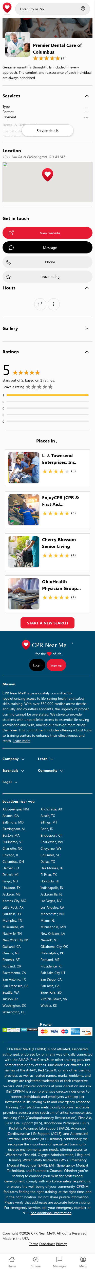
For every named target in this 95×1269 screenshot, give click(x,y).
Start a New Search (47, 622)
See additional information (51, 1212)
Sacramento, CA (14, 973)
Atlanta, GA (11, 815)
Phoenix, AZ (11, 959)
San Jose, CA (50, 986)
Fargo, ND (10, 881)
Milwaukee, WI (13, 927)
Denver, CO (11, 868)
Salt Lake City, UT (53, 973)
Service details (48, 130)
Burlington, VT (13, 842)
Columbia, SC (50, 855)
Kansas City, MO (14, 901)
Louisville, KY (12, 914)
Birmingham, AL (14, 829)
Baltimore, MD (13, 822)
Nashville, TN (12, 933)
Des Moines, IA (52, 868)
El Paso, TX (49, 874)
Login (37, 665)
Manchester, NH (52, 914)
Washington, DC (14, 1005)
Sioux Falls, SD (51, 992)
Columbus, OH (13, 861)
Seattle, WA (11, 992)
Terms (33, 1243)
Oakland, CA (12, 946)
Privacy (61, 1243)
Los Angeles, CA (52, 907)
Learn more (21, 740)
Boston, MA (11, 835)
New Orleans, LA (53, 933)
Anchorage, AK (51, 809)
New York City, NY (16, 940)
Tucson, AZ (10, 999)
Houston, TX (12, 887)
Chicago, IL (10, 855)
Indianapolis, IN (52, 887)
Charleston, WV (52, 842)
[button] (47, 175)
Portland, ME (50, 959)
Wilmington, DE (14, 1012)
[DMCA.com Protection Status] (29, 1029)
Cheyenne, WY (51, 848)
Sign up (56, 665)
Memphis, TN (12, 920)
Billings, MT (49, 822)
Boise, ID (47, 829)
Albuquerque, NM (16, 809)
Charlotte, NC (12, 848)
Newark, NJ (49, 940)
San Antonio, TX (14, 979)
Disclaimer (47, 1243)
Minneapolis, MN (53, 927)
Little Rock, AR (13, 907)
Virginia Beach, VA (54, 999)
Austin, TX (48, 815)
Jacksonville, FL (51, 894)
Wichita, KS (49, 1005)
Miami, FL (47, 920)
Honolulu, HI (50, 881)
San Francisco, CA (15, 986)
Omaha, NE (11, 953)
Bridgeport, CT (51, 835)
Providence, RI (51, 966)
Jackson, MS (12, 894)
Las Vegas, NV (51, 901)
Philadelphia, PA (52, 953)
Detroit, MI (10, 874)
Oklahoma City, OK (54, 946)
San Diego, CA (51, 979)
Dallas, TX (48, 861)
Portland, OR (12, 966)
